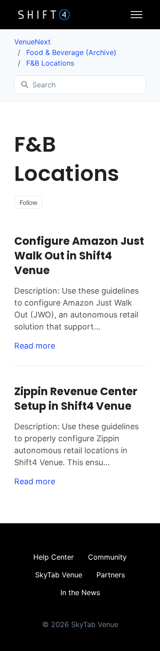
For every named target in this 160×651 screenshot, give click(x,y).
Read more (34, 345)
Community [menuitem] (107, 557)
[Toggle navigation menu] (136, 14)
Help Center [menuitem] (53, 557)
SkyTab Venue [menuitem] (58, 574)
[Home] (44, 15)
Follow (28, 202)
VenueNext (32, 41)
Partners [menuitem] (110, 574)
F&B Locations (50, 63)
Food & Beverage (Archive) (71, 52)
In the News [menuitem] (80, 592)
